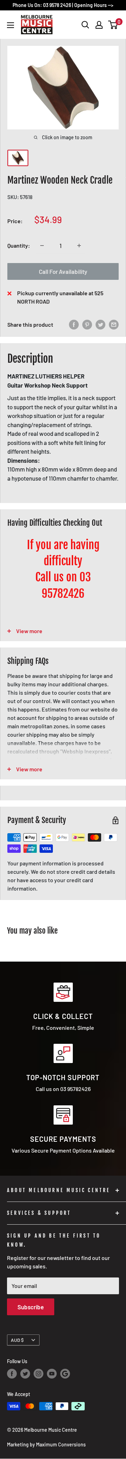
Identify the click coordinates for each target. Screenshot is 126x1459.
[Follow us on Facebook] (12, 1374)
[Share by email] (114, 325)
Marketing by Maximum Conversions (46, 1444)
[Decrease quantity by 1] (42, 245)
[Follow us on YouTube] (52, 1374)
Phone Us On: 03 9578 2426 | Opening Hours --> (63, 5)
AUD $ (17, 1340)
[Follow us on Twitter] (25, 1374)
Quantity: (18, 245)
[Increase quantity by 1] (79, 245)
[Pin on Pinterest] (87, 325)
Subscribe (31, 1306)
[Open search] (85, 25)
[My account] (99, 25)
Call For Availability (63, 271)
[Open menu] (10, 25)
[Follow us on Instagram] (38, 1374)
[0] (113, 25)
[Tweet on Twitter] (100, 325)
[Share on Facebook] (74, 325)
